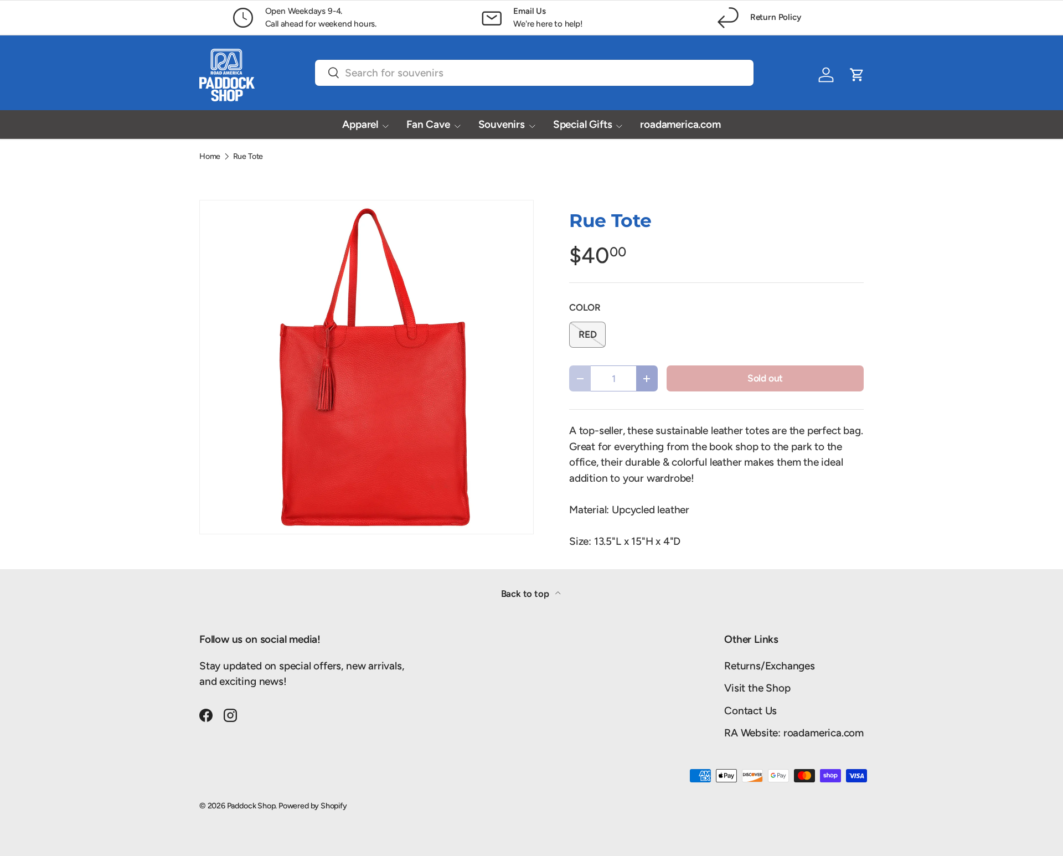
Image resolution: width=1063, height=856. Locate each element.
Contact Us (750, 710)
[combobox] (534, 73)
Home (209, 156)
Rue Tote (248, 156)
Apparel (360, 124)
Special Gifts (582, 124)
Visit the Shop (757, 688)
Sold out (765, 378)
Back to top (526, 593)
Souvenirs (501, 124)
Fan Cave (428, 124)
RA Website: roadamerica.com (794, 732)
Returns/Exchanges (769, 665)
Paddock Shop (251, 806)
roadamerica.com (680, 124)
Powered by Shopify (312, 806)
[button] (857, 75)
